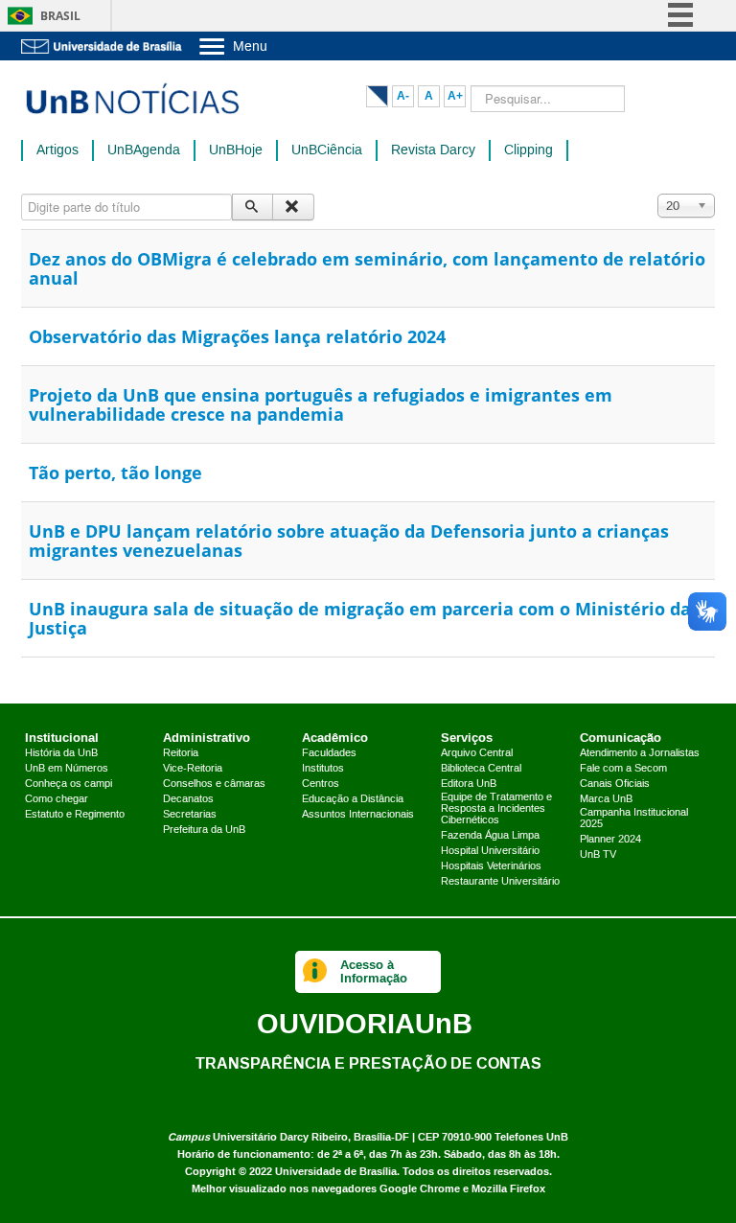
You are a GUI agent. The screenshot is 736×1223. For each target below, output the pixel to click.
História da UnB (61, 753)
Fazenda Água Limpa (490, 836)
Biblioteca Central (481, 768)
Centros (320, 784)
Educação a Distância (352, 799)
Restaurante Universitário (500, 882)
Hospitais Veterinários (491, 866)
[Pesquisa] (252, 207)
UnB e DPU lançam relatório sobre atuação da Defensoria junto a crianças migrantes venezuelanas (349, 540)
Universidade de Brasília (336, 1172)
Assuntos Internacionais (358, 814)
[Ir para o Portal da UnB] (102, 46)
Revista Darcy (433, 150)
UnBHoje (236, 150)
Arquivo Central (477, 753)
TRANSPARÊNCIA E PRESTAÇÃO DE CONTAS (368, 1062)
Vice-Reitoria (192, 768)
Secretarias (190, 814)
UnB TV (598, 855)
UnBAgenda (143, 150)
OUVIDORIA (364, 1023)
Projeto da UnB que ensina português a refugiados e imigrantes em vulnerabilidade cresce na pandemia (320, 404)
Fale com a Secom (623, 768)
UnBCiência (326, 150)
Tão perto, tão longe (115, 472)
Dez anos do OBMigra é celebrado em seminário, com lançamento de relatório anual (367, 268)
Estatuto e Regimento (75, 814)
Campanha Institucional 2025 (634, 818)
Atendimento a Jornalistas (640, 753)
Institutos (323, 768)
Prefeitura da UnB (204, 830)
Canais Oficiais (615, 784)
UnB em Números (66, 768)
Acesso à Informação (373, 971)
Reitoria (180, 753)
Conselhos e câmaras (214, 784)
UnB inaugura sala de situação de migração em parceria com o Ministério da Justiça (360, 618)
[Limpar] (292, 207)
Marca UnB (606, 799)
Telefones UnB (531, 1137)
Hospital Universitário (490, 851)
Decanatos (188, 799)
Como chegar (56, 799)
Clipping (528, 150)
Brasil (60, 16)
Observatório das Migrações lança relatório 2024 (237, 336)
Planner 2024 (610, 839)
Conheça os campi (68, 784)
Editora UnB (468, 784)
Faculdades (329, 753)
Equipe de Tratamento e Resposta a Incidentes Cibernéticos (496, 809)
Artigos (57, 150)
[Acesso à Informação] (315, 971)
